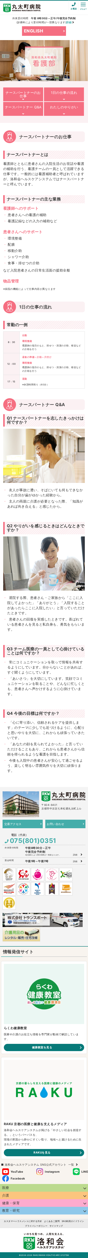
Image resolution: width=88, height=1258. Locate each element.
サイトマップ (56, 1226)
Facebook (18, 1178)
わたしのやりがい (64, 107)
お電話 (74, 8)
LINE (84, 1171)
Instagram (52, 1171)
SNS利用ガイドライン (73, 1221)
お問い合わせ (55, 824)
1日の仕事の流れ (64, 92)
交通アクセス (13, 824)
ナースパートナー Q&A (23, 107)
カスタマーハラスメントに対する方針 (23, 1221)
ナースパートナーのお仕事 (23, 94)
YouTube (17, 1171)
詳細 (75, 854)
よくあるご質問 (52, 1221)
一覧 (71, 1164)
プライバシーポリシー (36, 1226)
